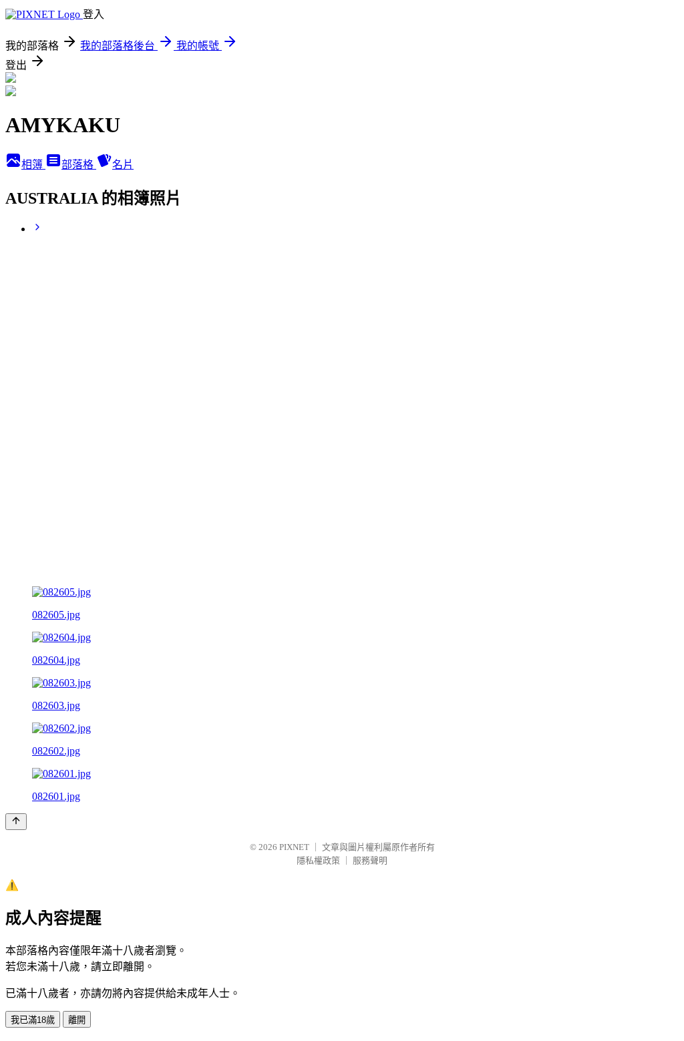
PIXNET (294, 847)
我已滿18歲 (33, 1020)
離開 (77, 1020)
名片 (123, 164)
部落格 (78, 164)
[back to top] (16, 821)
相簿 (33, 164)
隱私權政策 (318, 860)
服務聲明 (370, 860)
